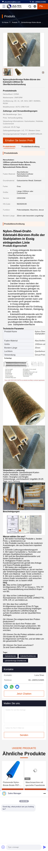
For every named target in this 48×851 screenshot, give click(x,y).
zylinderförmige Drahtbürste (15, 661)
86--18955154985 (39, 2)
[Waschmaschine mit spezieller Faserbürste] (14, 770)
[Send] (45, 847)
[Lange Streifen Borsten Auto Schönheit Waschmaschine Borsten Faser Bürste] (37, 770)
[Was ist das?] (11, 686)
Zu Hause (5, 22)
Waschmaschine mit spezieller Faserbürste (14, 783)
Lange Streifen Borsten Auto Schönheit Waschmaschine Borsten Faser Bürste (36, 784)
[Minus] (44, 793)
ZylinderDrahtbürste (28, 656)
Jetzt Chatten (24, 693)
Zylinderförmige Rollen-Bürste (31, 22)
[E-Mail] (17, 686)
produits (14, 22)
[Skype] (6, 686)
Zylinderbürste (10, 656)
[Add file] (3, 847)
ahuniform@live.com (12, 2)
